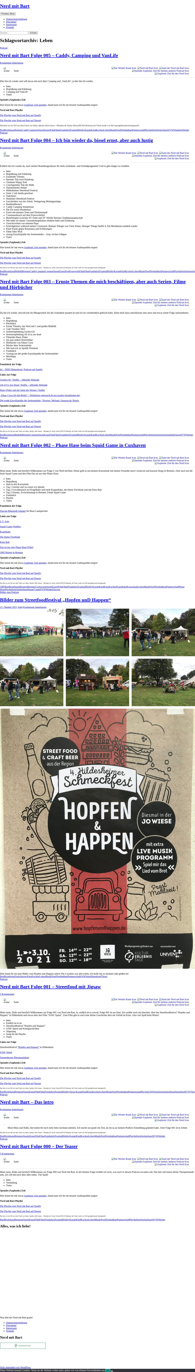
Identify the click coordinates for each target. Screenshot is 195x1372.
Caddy (25, 130)
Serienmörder (168, 435)
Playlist (148, 130)
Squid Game (34, 589)
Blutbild (18, 271)
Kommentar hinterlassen (11, 63)
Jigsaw (23, 976)
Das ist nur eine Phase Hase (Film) (16, 547)
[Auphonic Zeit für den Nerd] (171, 73)
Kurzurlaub (132, 586)
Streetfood (96, 976)
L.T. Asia (4, 521)
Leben (107, 130)
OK (107, 1370)
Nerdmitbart (126, 130)
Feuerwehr (74, 271)
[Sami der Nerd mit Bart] (173, 68)
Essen (47, 130)
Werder (185, 130)
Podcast (3, 48)
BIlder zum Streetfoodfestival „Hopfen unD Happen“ (55, 600)
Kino (106, 586)
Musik (113, 130)
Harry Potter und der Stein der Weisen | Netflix (22, 390)
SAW (83, 976)
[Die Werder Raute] (123, 68)
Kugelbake (5, 531)
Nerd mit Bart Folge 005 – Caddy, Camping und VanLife (59, 55)
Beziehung (9, 130)
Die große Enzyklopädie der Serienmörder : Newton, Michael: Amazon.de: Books (39, 400)
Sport (165, 130)
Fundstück (65, 130)
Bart (2, 130)
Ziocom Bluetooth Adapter (13, 511)
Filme (57, 130)
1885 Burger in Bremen (11, 552)
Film (52, 130)
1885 (2, 586)
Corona (48, 271)
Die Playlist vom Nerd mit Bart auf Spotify (20, 115)
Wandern (177, 130)
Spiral (88, 976)
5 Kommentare (7, 1153)
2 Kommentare (7, 994)
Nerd (118, 130)
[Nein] (112, 1371)
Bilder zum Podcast (9, 592)
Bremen (18, 130)
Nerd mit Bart (15, 6)
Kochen (100, 130)
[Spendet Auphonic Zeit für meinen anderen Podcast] (160, 70)
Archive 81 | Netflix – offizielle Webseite (19, 380)
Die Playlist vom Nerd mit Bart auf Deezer (20, 120)
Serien (160, 130)
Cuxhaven (40, 586)
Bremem (23, 586)
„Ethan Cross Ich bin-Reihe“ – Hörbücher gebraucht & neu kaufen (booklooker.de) (40, 395)
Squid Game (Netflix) (10, 526)
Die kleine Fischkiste (10, 537)
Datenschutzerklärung (16, 19)
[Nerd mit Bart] (147, 68)
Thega (104, 976)
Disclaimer (11, 22)
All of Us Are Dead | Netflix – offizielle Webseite (23, 385)
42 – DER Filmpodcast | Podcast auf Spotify (21, 369)
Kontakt (10, 27)
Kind (93, 130)
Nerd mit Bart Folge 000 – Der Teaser (39, 1146)
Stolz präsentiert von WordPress (15, 1367)
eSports (40, 130)
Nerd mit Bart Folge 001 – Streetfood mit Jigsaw (50, 986)
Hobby (81, 130)
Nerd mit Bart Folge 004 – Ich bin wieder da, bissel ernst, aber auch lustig (76, 140)
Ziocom (56, 589)
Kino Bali (4, 542)
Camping (32, 130)
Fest (67, 271)
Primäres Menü (8, 14)
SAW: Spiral (6, 1052)
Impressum (11, 24)
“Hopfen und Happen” (28, 1047)
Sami (20, 607)
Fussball (74, 130)
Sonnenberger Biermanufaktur (14, 1057)
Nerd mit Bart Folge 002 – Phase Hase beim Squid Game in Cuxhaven (73, 445)
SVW (170, 130)
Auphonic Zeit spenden (35, 105)
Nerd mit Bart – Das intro (27, 1102)
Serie (154, 130)
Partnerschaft (138, 130)
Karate (88, 130)
